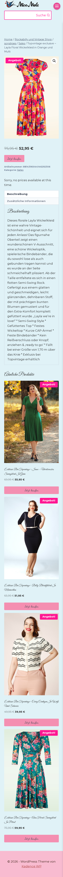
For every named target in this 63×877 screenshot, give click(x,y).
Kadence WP (31, 866)
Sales (20, 170)
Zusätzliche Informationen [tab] (26, 201)
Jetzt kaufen (14, 158)
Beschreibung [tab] (17, 194)
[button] (54, 61)
